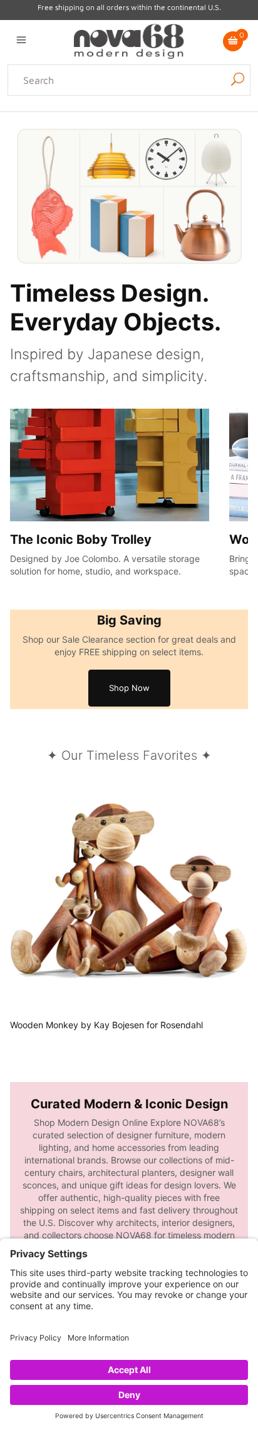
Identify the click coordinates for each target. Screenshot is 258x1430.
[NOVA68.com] (128, 40)
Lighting (34, 119)
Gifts (140, 134)
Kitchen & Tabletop (159, 119)
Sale (163, 134)
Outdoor (223, 119)
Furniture (105, 134)
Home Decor (84, 119)
